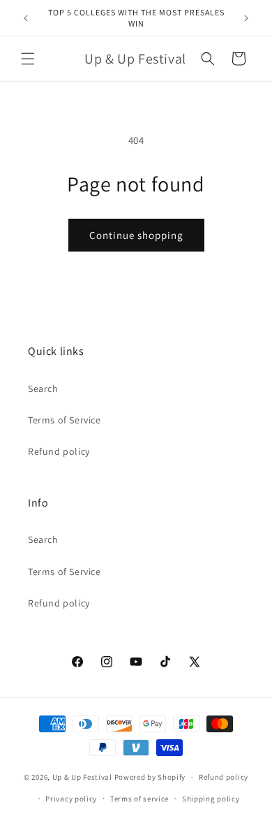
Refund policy (59, 451)
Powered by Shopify (150, 777)
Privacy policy (71, 799)
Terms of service (139, 799)
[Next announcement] (246, 18)
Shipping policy (211, 799)
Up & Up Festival (82, 777)
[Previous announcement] (25, 18)
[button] (28, 58)
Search (43, 388)
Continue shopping (136, 235)
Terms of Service (64, 420)
